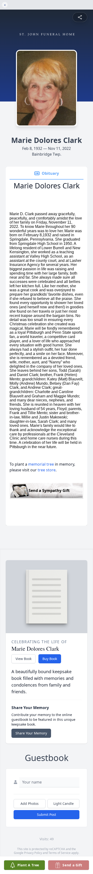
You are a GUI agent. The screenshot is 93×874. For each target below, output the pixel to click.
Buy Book (49, 658)
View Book (23, 658)
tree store (47, 470)
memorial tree (41, 464)
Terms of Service (59, 853)
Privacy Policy (33, 853)
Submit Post (46, 814)
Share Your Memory (31, 733)
